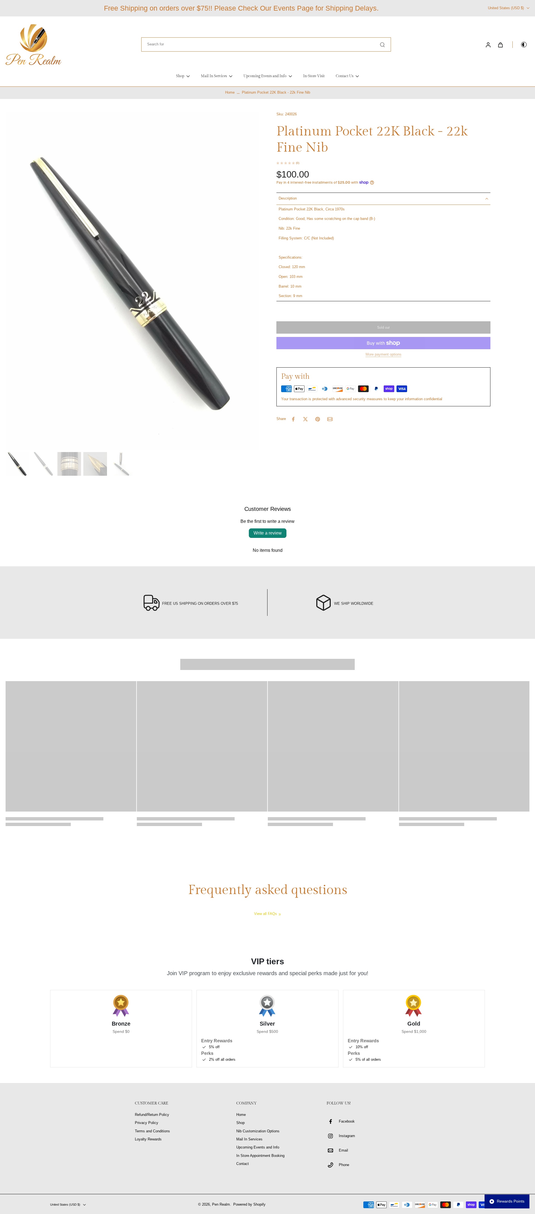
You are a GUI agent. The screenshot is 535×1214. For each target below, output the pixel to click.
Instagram (347, 1136)
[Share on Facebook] (293, 419)
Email (343, 1150)
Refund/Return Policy (152, 1115)
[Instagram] (333, 1136)
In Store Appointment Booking (260, 1156)
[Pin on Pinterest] (318, 419)
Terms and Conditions (152, 1131)
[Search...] (382, 44)
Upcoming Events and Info (257, 1147)
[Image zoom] (132, 281)
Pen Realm (221, 1204)
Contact (242, 1164)
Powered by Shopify (249, 1204)
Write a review (268, 533)
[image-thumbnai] (17, 464)
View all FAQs (265, 914)
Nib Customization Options (257, 1131)
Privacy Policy (146, 1123)
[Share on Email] (330, 419)
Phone (344, 1165)
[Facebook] (333, 1121)
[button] (383, 327)
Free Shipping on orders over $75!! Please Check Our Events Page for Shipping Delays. (241, 8)
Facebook (347, 1121)
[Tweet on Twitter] (305, 419)
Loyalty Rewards (148, 1139)
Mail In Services (249, 1139)
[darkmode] (520, 44)
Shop (240, 1123)
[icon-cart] (500, 44)
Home (230, 92)
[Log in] (488, 44)
